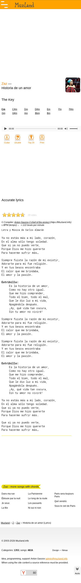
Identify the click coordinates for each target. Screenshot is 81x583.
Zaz (4, 84)
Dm (26, 109)
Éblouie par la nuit (11, 498)
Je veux (5, 503)
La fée (5, 508)
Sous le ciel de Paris (64, 506)
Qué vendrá (60, 501)
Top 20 (31, 142)
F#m (71, 109)
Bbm (37, 113)
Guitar (7, 142)
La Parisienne (35, 493)
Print (42, 142)
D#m (37, 109)
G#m (14, 113)
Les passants (35, 503)
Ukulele (17, 142)
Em (48, 109)
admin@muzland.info (56, 558)
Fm (60, 109)
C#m (14, 109)
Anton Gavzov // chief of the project (32, 222)
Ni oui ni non (34, 508)
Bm (48, 113)
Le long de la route (37, 498)
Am (26, 113)
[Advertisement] (40, 44)
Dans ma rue (8, 493)
